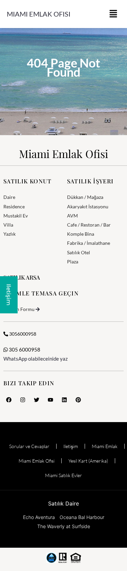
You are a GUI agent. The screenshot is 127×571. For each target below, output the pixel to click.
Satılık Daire (63, 503)
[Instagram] (22, 399)
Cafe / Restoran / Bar (89, 225)
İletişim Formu (19, 309)
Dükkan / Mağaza (85, 197)
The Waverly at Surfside (63, 526)
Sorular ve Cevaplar (29, 446)
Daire (9, 197)
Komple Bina (80, 234)
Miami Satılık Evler (63, 475)
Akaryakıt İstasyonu (87, 206)
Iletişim (70, 446)
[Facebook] (8, 399)
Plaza (72, 261)
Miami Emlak (105, 446)
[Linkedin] (64, 399)
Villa (8, 225)
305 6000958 (24, 349)
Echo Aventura (39, 517)
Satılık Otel (78, 252)
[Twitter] (36, 399)
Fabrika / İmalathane (88, 243)
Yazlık (9, 234)
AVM (72, 215)
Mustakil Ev (15, 215)
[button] (113, 14)
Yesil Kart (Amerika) (88, 461)
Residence (14, 206)
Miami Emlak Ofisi (38, 14)
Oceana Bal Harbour (82, 517)
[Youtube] (50, 399)
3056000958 (22, 334)
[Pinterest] (78, 399)
